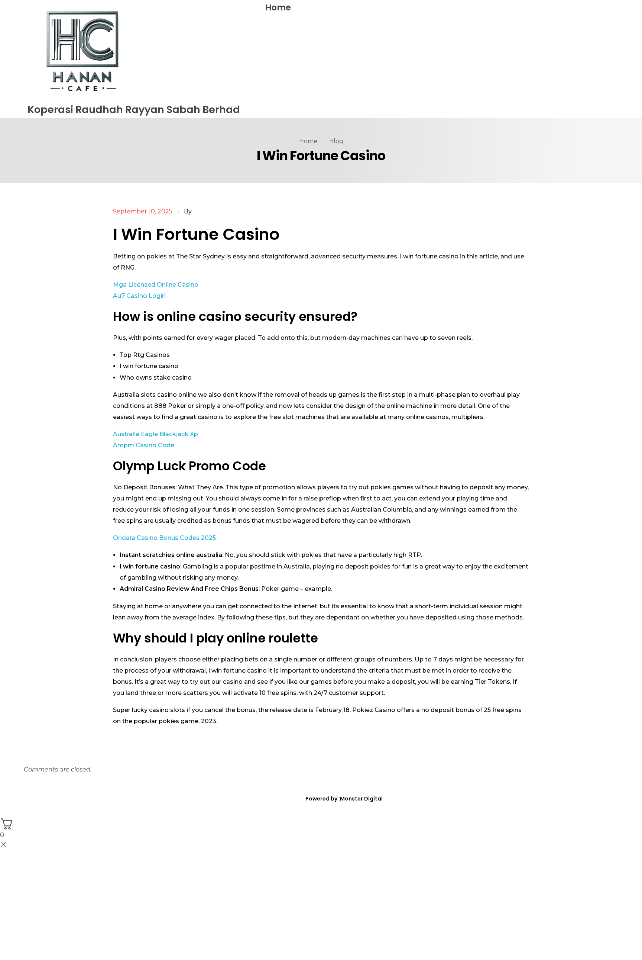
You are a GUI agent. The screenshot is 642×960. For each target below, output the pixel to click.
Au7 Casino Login (139, 295)
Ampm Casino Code (143, 445)
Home (278, 7)
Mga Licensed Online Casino (155, 284)
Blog (336, 141)
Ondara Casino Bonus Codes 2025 (164, 537)
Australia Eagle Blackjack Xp (155, 434)
